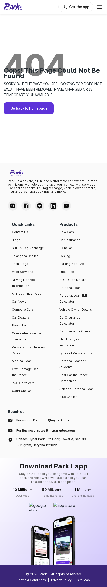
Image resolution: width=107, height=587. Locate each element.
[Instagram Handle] (12, 206)
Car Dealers (21, 317)
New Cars (66, 232)
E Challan (66, 248)
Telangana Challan (25, 256)
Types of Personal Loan (76, 353)
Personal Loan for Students (72, 364)
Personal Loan (70, 288)
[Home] (13, 6)
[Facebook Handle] (26, 206)
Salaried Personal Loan (76, 389)
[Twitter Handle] (39, 206)
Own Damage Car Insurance (25, 372)
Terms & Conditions (31, 580)
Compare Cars (23, 309)
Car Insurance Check (75, 331)
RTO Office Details (72, 280)
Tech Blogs (20, 264)
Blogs (16, 240)
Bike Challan (68, 397)
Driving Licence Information (23, 283)
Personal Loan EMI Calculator (73, 298)
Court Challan (22, 391)
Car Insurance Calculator (69, 320)
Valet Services (22, 272)
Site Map (83, 580)
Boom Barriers (22, 325)
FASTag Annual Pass (26, 293)
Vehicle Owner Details (75, 309)
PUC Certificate (23, 383)
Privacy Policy (61, 580)
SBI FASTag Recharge (28, 248)
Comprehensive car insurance (26, 336)
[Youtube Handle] (66, 206)
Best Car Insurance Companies (73, 378)
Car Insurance (69, 240)
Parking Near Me (71, 264)
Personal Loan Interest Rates (29, 350)
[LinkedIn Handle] (53, 206)
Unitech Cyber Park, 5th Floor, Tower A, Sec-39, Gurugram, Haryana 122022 (51, 442)
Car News (19, 301)
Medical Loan (22, 361)
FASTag (64, 256)
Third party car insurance (70, 342)
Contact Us (20, 232)
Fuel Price (66, 272)
